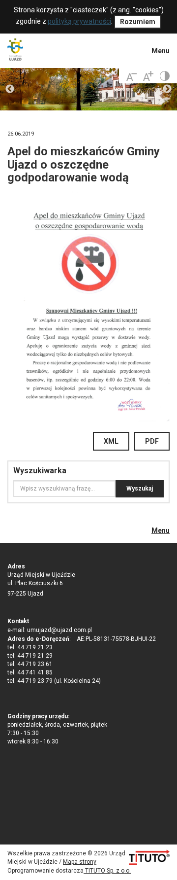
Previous (10, 89)
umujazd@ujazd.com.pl (59, 630)
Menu (160, 51)
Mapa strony (79, 861)
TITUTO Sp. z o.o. (107, 870)
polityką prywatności (79, 21)
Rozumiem (137, 22)
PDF (152, 441)
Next (167, 89)
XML (111, 441)
